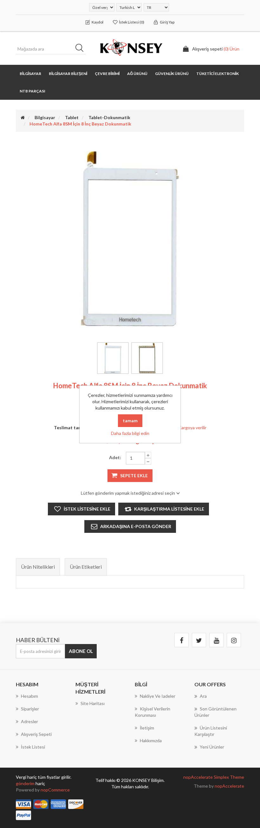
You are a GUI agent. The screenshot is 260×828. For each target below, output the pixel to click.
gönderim (26, 783)
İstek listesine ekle (87, 509)
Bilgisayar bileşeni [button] (68, 73)
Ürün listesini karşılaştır (210, 731)
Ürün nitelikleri (38, 567)
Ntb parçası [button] (32, 91)
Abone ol (81, 651)
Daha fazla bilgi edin (130, 433)
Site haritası (93, 703)
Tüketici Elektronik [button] (217, 73)
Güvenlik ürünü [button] (172, 73)
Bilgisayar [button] (30, 73)
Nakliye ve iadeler (157, 696)
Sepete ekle (134, 475)
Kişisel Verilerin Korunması (152, 712)
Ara (81, 49)
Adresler (29, 721)
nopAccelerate (229, 786)
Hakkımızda (151, 740)
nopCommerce (55, 789)
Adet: (115, 457)
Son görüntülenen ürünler (215, 712)
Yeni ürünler (212, 747)
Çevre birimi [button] (107, 73)
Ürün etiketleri (86, 567)
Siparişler (30, 708)
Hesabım (29, 696)
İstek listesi (33, 747)
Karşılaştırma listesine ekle (169, 509)
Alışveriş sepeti (36, 734)
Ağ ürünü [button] (137, 73)
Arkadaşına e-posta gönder (135, 526)
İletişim (147, 727)
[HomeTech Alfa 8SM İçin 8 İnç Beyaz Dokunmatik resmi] (113, 358)
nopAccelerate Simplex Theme (213, 777)
